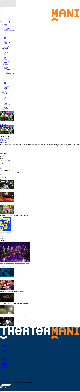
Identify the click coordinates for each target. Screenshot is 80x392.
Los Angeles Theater (5, 343)
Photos (5, 53)
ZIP (0, 174)
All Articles (5, 49)
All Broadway (8, 27)
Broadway (5, 33)
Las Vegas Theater (4, 345)
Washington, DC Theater (5, 349)
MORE (1, 179)
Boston (5, 37)
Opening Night (4, 356)
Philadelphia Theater (5, 347)
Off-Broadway (9, 33)
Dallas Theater (4, 360)
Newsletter (3, 109)
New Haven (5, 63)
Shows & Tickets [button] (4, 24)
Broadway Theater (4, 342)
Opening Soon (8, 26)
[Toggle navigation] (1, 8)
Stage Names (4, 376)
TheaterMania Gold (5, 64)
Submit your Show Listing (10, 30)
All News (3, 368)
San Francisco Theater (5, 365)
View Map (1, 166)
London (3, 372)
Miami (5, 41)
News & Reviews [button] (4, 48)
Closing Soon (8, 28)
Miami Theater (4, 346)
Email (1, 173)
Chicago (5, 38)
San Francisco (6, 62)
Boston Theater (4, 344)
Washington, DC (6, 46)
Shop (2, 377)
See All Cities (6, 47)
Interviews (3, 357)
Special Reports (6, 52)
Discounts (7, 29)
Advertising (3, 378)
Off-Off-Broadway (14, 33)
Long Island (5, 58)
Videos (5, 54)
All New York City (20, 33)
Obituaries (5, 51)
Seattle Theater (4, 348)
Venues (5, 30)
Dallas (5, 39)
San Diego (5, 44)
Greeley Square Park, (3, 123)
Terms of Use (20, 390)
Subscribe (1, 175)
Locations (5, 25)
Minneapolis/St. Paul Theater (6, 350)
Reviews (5, 94)
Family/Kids (2, 139)
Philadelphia (5, 43)
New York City (8, 123)
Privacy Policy (16, 390)
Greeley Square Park (3, 160)
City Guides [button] (4, 99)
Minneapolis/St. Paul (7, 42)
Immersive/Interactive (3, 140)
